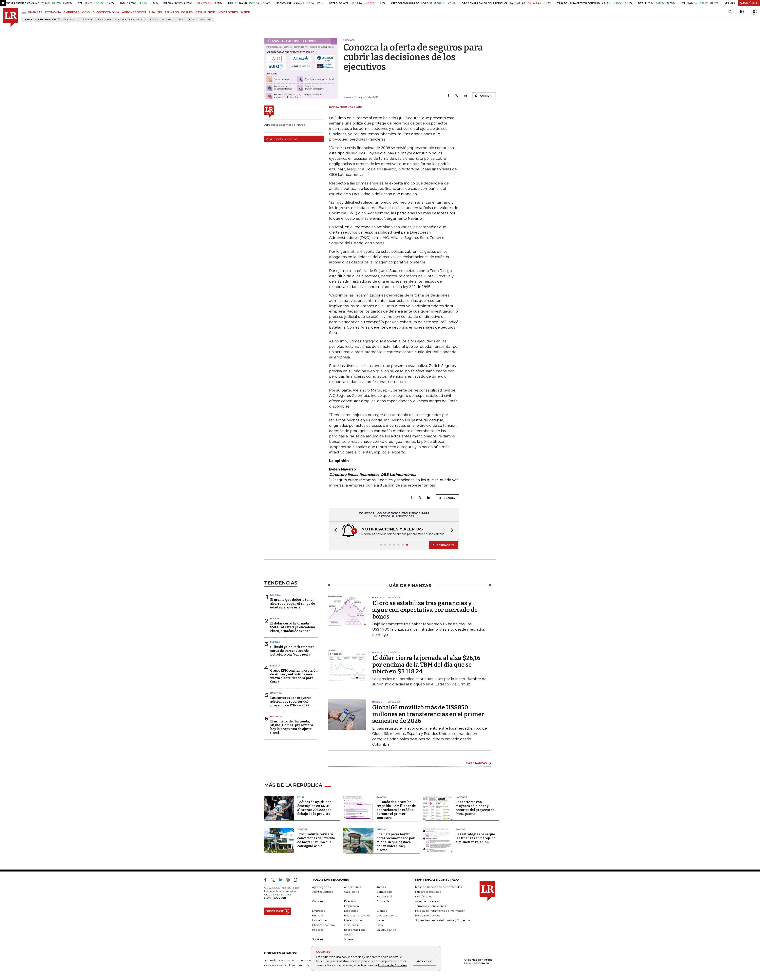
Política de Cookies (392, 965)
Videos (348, 939)
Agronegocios (321, 887)
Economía (383, 901)
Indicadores (319, 920)
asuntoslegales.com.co (279, 960)
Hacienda (276, 693)
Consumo (318, 901)
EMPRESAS (71, 12)
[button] (334, 531)
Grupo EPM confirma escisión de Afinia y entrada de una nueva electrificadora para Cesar (294, 676)
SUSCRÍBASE (749, 3)
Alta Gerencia (353, 887)
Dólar (190, 19)
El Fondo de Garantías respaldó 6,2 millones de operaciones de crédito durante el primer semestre (396, 810)
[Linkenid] (282, 880)
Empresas (318, 910)
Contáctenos (423, 896)
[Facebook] (448, 95)
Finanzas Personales (357, 915)
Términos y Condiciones (430, 906)
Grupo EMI (204, 19)
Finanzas (317, 915)
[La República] (10, 17)
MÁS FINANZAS (476, 763)
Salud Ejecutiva (386, 929)
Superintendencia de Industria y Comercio (442, 920)
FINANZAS (35, 12)
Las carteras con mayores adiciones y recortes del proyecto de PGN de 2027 (290, 701)
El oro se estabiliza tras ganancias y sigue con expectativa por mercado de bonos (425, 610)
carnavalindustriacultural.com (283, 965)
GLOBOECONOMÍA (105, 12)
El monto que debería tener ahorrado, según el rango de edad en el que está (292, 603)
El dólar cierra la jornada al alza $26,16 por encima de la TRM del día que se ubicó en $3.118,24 (426, 664)
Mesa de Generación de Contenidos (438, 887)
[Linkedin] (465, 95)
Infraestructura (353, 920)
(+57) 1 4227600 (275, 897)
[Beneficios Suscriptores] (742, 12)
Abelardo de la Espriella (130, 19)
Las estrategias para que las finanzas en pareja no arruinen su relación (476, 838)
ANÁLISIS (155, 12)
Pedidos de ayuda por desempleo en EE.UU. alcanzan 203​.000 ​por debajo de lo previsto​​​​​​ (314, 808)
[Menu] (24, 12)
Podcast (317, 929)
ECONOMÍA (53, 12)
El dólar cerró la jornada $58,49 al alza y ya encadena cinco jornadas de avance (292, 627)
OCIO (86, 12)
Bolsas (275, 618)
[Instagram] (289, 880)
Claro (154, 19)
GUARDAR (486, 95)
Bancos (381, 797)
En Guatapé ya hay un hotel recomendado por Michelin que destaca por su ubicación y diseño (395, 842)
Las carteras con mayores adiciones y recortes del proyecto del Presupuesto (476, 808)
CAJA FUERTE (205, 12)
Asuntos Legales (322, 891)
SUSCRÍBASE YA (443, 545)
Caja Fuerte (351, 891)
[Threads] (297, 880)
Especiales (351, 910)
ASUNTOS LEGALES (178, 12)
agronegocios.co (309, 960)
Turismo (382, 829)
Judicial (302, 829)
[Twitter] (456, 95)
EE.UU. (300, 797)
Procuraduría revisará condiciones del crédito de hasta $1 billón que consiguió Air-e (316, 840)
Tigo (179, 19)
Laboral (275, 595)
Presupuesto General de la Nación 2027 (86, 19)
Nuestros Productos (428, 891)
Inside (380, 920)
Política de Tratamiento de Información (440, 910)
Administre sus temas (283, 139)
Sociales (317, 939)
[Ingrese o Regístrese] (754, 12)
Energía (275, 642)
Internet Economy (323, 925)
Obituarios (351, 925)
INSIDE (245, 12)
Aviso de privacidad (427, 901)
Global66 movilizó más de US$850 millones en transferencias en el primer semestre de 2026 (428, 714)
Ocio (379, 925)
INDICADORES (228, 12)
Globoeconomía (387, 915)
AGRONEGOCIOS (134, 12)
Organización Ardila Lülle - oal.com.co (478, 961)
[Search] (730, 12)
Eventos (381, 910)
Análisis (381, 887)
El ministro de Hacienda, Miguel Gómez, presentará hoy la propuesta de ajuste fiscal (291, 727)
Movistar (167, 19)
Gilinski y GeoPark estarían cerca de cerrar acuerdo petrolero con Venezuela (292, 650)
